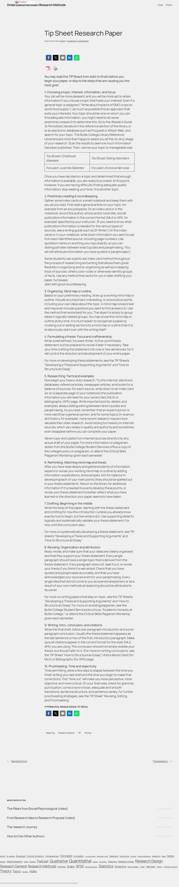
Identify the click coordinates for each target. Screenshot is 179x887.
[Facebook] (48, 57)
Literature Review (144, 856)
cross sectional (90, 856)
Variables (25, 872)
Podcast (43, 861)
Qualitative (72, 41)
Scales (71, 866)
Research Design (149, 860)
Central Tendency (35, 856)
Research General (68, 706)
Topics (17, 871)
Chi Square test (52, 856)
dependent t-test (102, 856)
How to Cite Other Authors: (26, 836)
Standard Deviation (91, 867)
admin (62, 41)
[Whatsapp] (76, 57)
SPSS (80, 866)
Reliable (95, 862)
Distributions (124, 856)
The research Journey (22, 827)
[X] (55, 57)
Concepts (66, 856)
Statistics (106, 866)
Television (151, 866)
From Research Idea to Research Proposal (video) (41, 818)
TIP (78, 706)
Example (133, 856)
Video (33, 871)
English (22, 2)
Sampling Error (19, 761)
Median (3, 862)
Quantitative (83, 41)
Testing (159, 867)
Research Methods (42, 866)
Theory (5, 871)
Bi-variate (11, 856)
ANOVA (2, 856)
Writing (84, 706)
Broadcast (21, 856)
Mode (26, 862)
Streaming (120, 866)
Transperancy (160, 761)
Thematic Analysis (170, 867)
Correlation (78, 856)
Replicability (103, 862)
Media (170, 856)
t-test (142, 866)
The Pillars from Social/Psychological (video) (37, 808)
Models (32, 861)
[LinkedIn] (69, 57)
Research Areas (126, 861)
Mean (164, 856)
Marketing (156, 856)
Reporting (54, 706)
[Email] (62, 57)
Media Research (15, 861)
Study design (133, 866)
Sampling (62, 866)
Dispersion (113, 856)
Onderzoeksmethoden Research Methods (36, 5)
